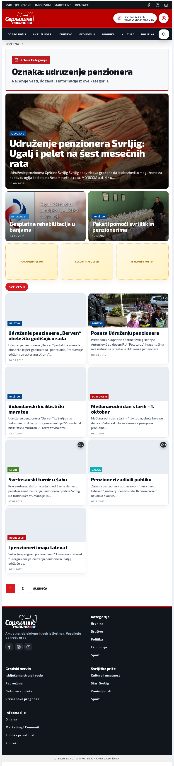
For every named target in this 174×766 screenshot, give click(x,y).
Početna (12, 44)
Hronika (108, 34)
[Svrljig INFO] (19, 18)
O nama (11, 719)
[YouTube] (166, 5)
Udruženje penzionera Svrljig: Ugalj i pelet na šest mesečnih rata (77, 153)
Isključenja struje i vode (24, 675)
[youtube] (28, 646)
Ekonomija (87, 34)
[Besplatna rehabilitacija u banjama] (45, 216)
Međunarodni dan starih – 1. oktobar (122, 408)
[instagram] (19, 646)
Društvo (65, 34)
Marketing (63, 5)
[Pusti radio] (164, 18)
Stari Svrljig (100, 683)
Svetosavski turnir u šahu (37, 479)
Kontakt (82, 5)
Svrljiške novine (18, 5)
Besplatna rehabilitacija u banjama (42, 226)
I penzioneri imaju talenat (38, 547)
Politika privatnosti (20, 735)
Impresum (43, 5)
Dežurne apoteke (19, 691)
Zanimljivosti (101, 691)
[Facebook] (148, 5)
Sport (95, 655)
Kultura (127, 34)
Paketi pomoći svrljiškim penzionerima (123, 226)
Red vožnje (14, 683)
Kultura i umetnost (105, 675)
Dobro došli (17, 34)
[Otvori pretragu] (164, 34)
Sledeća (40, 588)
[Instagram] (157, 5)
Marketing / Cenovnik (22, 727)
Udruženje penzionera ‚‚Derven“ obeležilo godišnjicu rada (44, 335)
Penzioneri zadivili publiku (121, 479)
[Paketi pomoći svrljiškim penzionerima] (128, 216)
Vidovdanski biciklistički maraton (36, 408)
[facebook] (9, 646)
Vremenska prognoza (22, 699)
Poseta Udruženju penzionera (125, 333)
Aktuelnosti (42, 34)
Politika (147, 34)
